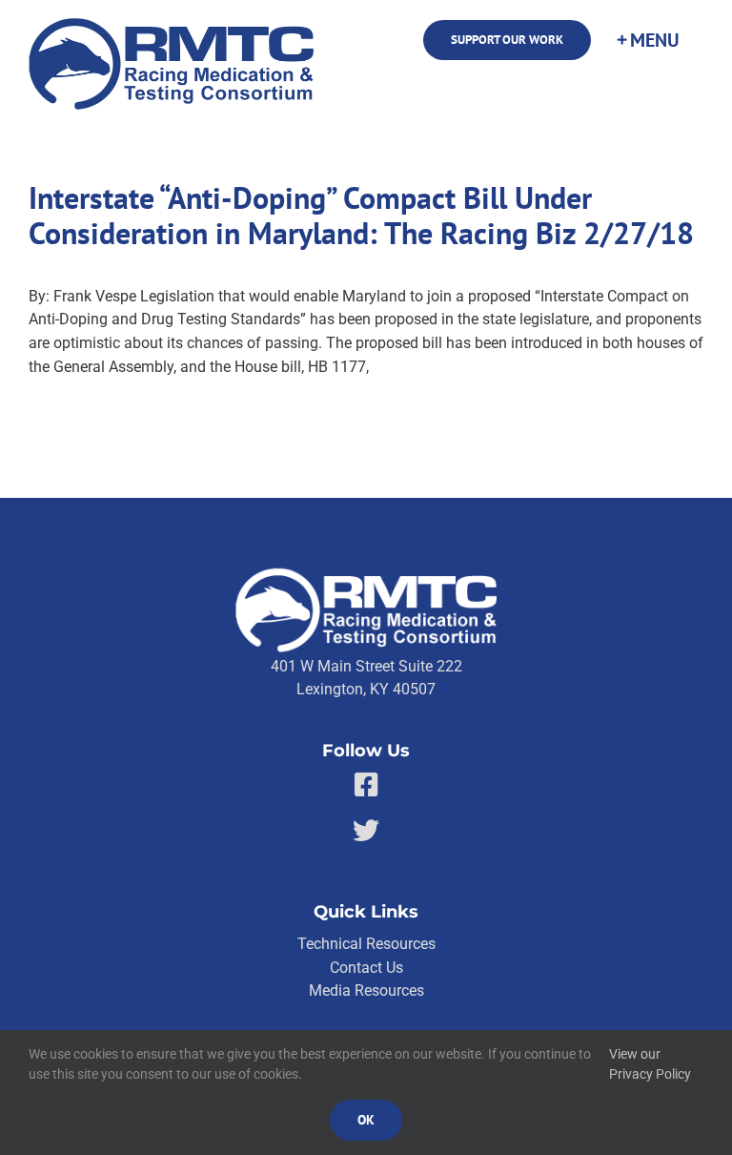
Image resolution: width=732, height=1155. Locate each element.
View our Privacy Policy (650, 1064)
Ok (366, 1119)
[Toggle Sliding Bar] (647, 40)
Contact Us (366, 968)
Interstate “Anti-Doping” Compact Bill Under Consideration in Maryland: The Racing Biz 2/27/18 (361, 216)
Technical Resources (366, 944)
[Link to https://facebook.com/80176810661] (366, 785)
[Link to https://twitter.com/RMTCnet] (366, 830)
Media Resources (366, 990)
